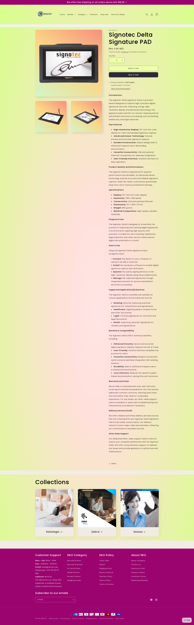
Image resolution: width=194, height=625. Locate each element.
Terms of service (78, 618)
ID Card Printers (73, 568)
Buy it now (134, 75)
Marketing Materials (139, 580)
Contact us (136, 564)
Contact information (106, 618)
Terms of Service (106, 584)
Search (102, 564)
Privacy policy (65, 618)
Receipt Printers (74, 576)
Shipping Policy (105, 568)
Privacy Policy (105, 580)
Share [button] (113, 463)
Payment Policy (105, 576)
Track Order (104, 560)
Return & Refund (106, 572)
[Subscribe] (73, 599)
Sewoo (138, 531)
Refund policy (53, 618)
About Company (138, 560)
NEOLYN (44, 618)
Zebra (95, 531)
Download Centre (138, 576)
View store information (120, 89)
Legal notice (119, 618)
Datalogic (53, 531)
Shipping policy (91, 618)
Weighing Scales (74, 580)
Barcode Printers (74, 560)
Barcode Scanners (75, 564)
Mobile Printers (73, 572)
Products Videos (138, 572)
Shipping (124, 52)
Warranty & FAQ (138, 568)
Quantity (112, 56)
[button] (71, 14)
